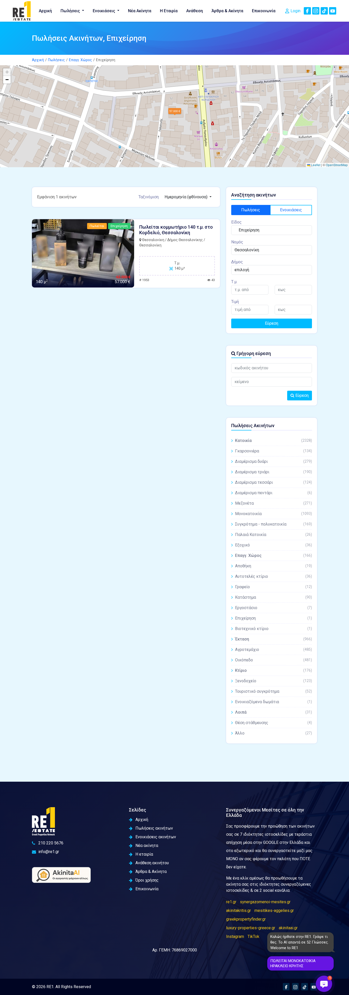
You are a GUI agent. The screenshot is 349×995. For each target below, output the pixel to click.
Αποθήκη (273, 566)
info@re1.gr (48, 851)
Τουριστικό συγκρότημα (273, 691)
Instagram (235, 936)
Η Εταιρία (169, 10)
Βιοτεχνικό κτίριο (273, 628)
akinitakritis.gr (238, 910)
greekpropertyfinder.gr (246, 919)
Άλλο (273, 733)
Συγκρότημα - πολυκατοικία (273, 524)
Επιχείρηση (273, 618)
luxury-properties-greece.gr (250, 927)
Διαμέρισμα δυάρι (273, 461)
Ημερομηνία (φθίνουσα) (186, 196)
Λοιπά (273, 712)
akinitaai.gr (288, 927)
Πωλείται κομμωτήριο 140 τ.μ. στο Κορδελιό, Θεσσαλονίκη (176, 229)
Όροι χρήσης (147, 880)
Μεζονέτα (273, 503)
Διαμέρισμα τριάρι (273, 471)
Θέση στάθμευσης (273, 722)
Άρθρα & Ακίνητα (227, 10)
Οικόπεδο (273, 660)
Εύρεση (271, 323)
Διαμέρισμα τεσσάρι (273, 482)
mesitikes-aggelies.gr (274, 910)
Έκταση (273, 639)
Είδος (236, 222)
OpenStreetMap (337, 165)
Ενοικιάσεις (104, 10)
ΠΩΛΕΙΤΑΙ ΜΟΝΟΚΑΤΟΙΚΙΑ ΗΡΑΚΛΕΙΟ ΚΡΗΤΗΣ (293, 963)
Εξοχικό (273, 545)
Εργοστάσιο (273, 607)
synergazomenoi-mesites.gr (265, 901)
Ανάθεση (194, 10)
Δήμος (237, 261)
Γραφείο (273, 586)
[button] (174, 111)
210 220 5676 (50, 843)
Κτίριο (273, 670)
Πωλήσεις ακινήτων (154, 828)
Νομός (237, 242)
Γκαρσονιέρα (273, 451)
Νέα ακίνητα (146, 845)
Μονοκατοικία (273, 513)
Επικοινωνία (263, 10)
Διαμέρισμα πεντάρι (273, 492)
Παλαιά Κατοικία (273, 534)
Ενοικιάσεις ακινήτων (155, 836)
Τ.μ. (234, 281)
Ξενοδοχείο (273, 680)
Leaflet (315, 165)
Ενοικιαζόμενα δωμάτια (273, 701)
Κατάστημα (273, 597)
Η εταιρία (144, 854)
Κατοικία (273, 440)
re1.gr (231, 901)
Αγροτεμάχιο (273, 649)
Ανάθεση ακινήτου (152, 862)
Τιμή (235, 301)
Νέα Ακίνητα (139, 10)
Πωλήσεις (71, 10)
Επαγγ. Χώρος (80, 60)
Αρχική (45, 10)
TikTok (253, 936)
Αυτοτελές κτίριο (273, 576)
